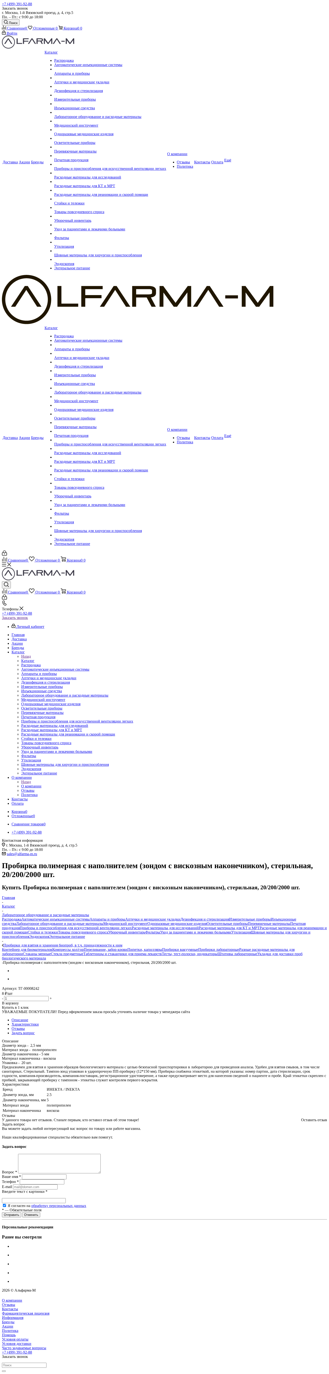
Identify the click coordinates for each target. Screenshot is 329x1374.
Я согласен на (47, 1206)
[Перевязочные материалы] (110, 147)
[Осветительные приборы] (110, 138)
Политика (10, 1331)
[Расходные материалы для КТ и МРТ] (110, 181)
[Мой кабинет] (4, 554)
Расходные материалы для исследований (165, 928)
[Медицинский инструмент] (110, 121)
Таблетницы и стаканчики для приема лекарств (122, 954)
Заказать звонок (15, 618)
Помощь (9, 1335)
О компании (31, 786)
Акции (7, 1326)
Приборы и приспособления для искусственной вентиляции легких (76, 928)
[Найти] (4, 1371)
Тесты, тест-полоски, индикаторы (189, 954)
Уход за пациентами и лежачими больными (195, 932)
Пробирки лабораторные (218, 949)
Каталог (27, 661)
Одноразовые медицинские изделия (177, 924)
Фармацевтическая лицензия (25, 1313)
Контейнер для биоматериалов (27, 949)
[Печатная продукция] (110, 156)
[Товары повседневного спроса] (110, 207)
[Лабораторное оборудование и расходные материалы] (110, 112)
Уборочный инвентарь (126, 932)
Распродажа (11, 919)
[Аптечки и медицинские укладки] (110, 78)
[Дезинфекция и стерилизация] (110, 86)
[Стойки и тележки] (110, 199)
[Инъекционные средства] (110, 104)
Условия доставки (16, 1344)
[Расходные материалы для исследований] (110, 173)
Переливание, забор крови (105, 949)
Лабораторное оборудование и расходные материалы (59, 924)
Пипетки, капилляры (144, 949)
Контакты (10, 1309)
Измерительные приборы (250, 919)
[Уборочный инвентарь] (110, 216)
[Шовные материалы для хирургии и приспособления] (110, 251)
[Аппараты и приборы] (110, 69)
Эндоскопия (39, 937)
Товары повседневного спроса (83, 932)
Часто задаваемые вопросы (24, 1348)
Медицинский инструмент (125, 924)
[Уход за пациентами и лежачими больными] (110, 225)
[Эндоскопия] (110, 259)
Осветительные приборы (227, 924)
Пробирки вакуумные (180, 949)
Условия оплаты (15, 1339)
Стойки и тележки (43, 932)
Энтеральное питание (67, 937)
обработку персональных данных (58, 1206)
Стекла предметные (67, 954)
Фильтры (152, 932)
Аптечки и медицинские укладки (152, 919)
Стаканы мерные (37, 954)
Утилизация (241, 932)
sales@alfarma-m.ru (22, 854)
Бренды (8, 1322)
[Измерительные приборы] (110, 95)
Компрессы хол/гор (68, 949)
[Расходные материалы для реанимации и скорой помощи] (110, 190)
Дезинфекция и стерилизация (204, 919)
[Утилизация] (110, 242)
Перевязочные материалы (269, 924)
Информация (12, 1318)
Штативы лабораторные (237, 954)
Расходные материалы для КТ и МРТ (229, 928)
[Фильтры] (110, 233)
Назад (26, 656)
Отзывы (8, 1305)
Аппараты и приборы (107, 919)
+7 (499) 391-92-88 (17, 4)
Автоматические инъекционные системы (55, 919)
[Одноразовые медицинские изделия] (110, 130)
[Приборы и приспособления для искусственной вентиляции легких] (110, 164)
